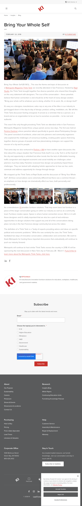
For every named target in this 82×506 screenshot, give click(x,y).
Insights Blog (46, 388)
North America (71, 2)
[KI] (17, 480)
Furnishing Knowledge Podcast (53, 399)
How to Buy (8, 423)
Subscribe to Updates (53, 464)
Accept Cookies (61, 489)
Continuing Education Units (51, 395)
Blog (19, 15)
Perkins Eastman (11, 131)
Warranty (45, 434)
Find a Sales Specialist (12, 431)
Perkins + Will (39, 149)
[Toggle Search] (75, 8)
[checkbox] (41, 339)
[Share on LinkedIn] (5, 260)
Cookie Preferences (60, 500)
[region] (60, 489)
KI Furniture (70, 34)
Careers (7, 395)
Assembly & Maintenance (51, 427)
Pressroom (7, 399)
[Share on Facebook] (9, 260)
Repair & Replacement (50, 431)
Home (6, 15)
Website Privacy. (57, 485)
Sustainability (8, 391)
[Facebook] (29, 491)
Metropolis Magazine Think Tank (19, 87)
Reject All (61, 494)
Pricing (6, 427)
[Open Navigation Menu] (6, 8)
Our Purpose (8, 388)
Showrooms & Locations (12, 406)
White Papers (46, 391)
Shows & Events (9, 402)
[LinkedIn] (38, 491)
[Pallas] (29, 480)
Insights (13, 15)
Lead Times (8, 434)
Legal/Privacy (37, 497)
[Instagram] (34, 491)
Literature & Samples (11, 438)
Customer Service (48, 423)
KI (20, 207)
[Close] (78, 476)
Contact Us (8, 409)
